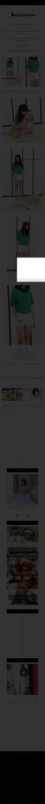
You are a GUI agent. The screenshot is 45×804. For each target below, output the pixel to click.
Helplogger (37, 280)
